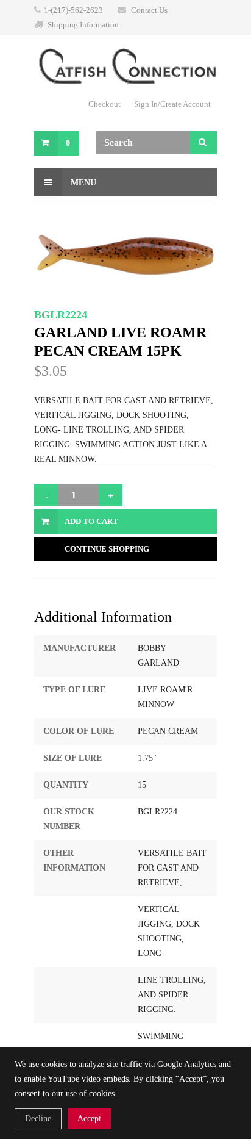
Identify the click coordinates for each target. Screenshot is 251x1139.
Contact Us (149, 10)
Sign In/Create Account (172, 104)
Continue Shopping (107, 548)
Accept (89, 1118)
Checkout (104, 104)
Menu (82, 182)
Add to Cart (91, 521)
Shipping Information (83, 24)
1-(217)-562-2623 (73, 10)
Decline (38, 1118)
